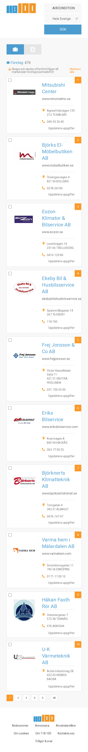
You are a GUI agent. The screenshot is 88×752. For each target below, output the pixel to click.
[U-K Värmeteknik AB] (44, 666)
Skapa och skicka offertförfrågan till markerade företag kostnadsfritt (35, 70)
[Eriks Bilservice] (44, 433)
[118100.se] (21, 5)
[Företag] (15, 49)
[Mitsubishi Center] (44, 105)
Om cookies (21, 733)
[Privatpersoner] (32, 49)
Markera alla (75, 70)
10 (78, 644)
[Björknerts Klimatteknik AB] (44, 496)
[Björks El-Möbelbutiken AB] (44, 168)
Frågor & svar (44, 741)
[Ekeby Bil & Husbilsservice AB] (44, 301)
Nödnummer (20, 725)
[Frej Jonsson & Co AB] (44, 369)
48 (54, 697)
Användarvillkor (66, 725)
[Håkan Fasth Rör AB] (44, 614)
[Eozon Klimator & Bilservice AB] (44, 234)
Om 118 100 (43, 733)
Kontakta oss (66, 733)
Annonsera (42, 725)
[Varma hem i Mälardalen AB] (44, 560)
